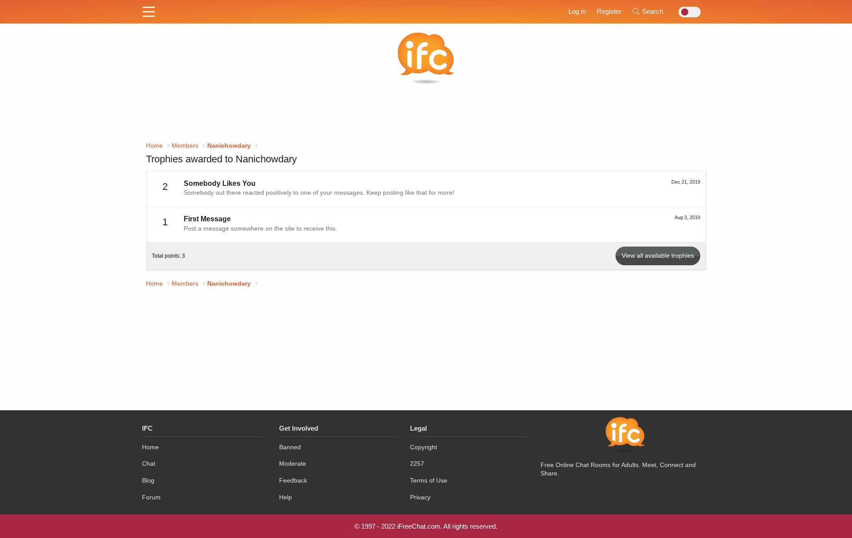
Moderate (292, 463)
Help (285, 497)
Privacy (420, 497)
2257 (417, 463)
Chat (148, 463)
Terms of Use (428, 480)
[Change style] (687, 12)
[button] (148, 12)
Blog (148, 480)
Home (150, 447)
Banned (290, 447)
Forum (151, 497)
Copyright (423, 447)
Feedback (293, 480)
